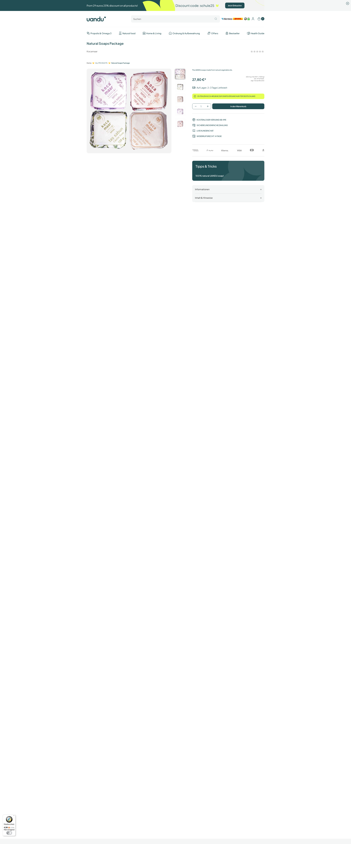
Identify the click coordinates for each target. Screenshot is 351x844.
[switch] (9, 833)
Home (89, 63)
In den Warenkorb (238, 106)
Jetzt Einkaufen (235, 5)
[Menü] (13, 816)
